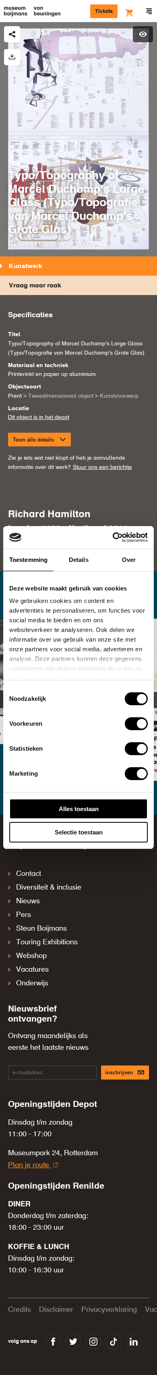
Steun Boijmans (41, 928)
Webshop (31, 956)
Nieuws (28, 901)
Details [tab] (79, 559)
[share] (12, 34)
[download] (12, 57)
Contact (28, 873)
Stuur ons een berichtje (102, 467)
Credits (19, 1309)
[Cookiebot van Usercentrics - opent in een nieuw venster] (113, 537)
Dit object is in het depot (38, 417)
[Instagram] (93, 1342)
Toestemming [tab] (28, 559)
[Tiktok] (113, 1342)
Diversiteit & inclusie (48, 887)
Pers (23, 915)
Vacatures (32, 969)
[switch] (136, 723)
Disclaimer (56, 1309)
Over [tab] (129, 559)
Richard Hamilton (36, 244)
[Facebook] (53, 1342)
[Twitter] (73, 1342)
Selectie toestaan (79, 832)
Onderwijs (32, 983)
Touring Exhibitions (47, 942)
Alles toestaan (79, 808)
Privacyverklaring (109, 1309)
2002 (84, 244)
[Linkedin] (134, 1342)
